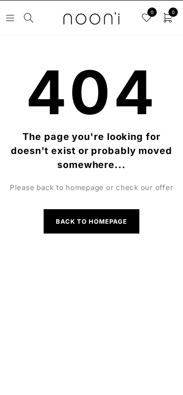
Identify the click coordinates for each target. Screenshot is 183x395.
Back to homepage (92, 221)
